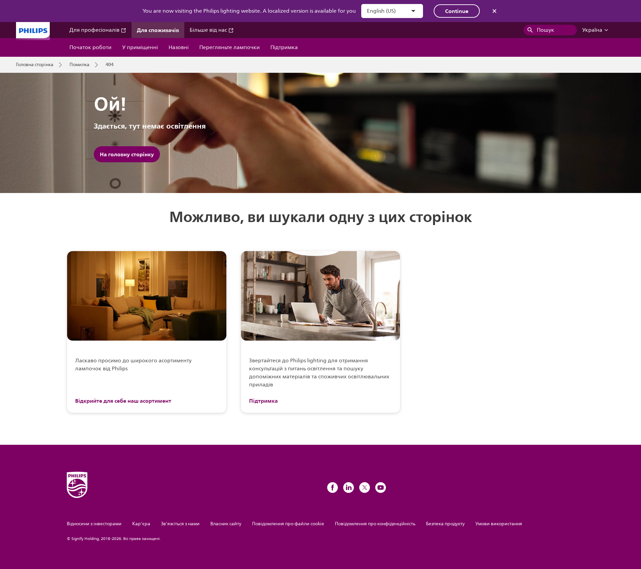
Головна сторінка (34, 65)
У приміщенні (140, 47)
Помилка (79, 65)
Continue (456, 11)
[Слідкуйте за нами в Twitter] (364, 487)
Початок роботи (90, 47)
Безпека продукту (445, 524)
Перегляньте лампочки (229, 47)
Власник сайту (225, 524)
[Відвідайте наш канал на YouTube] (380, 487)
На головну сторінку (127, 154)
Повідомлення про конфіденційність (375, 524)
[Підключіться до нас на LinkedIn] (348, 487)
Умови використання (498, 524)
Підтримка (284, 47)
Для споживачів (158, 30)
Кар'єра (141, 524)
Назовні (179, 47)
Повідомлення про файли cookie (288, 524)
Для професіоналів (95, 30)
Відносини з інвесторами (94, 524)
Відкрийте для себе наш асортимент (123, 401)
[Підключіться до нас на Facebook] (332, 487)
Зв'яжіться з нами (180, 524)
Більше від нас (209, 30)
